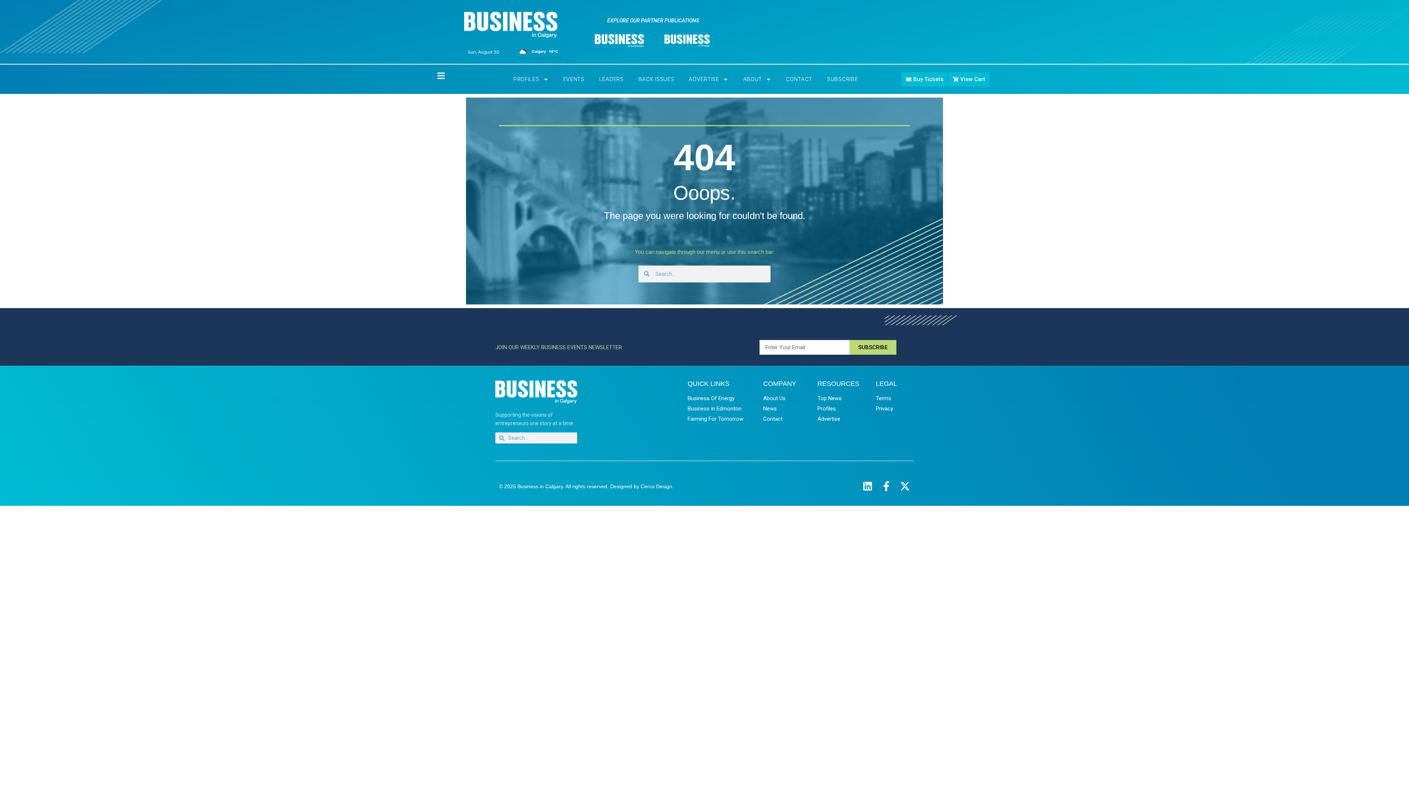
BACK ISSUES (656, 79)
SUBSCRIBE (842, 79)
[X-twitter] (905, 486)
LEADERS (611, 79)
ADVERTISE (704, 79)
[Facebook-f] (886, 486)
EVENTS (574, 79)
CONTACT (799, 79)
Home (435, 75)
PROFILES (526, 79)
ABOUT (752, 79)
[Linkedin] (868, 486)
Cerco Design (656, 486)
